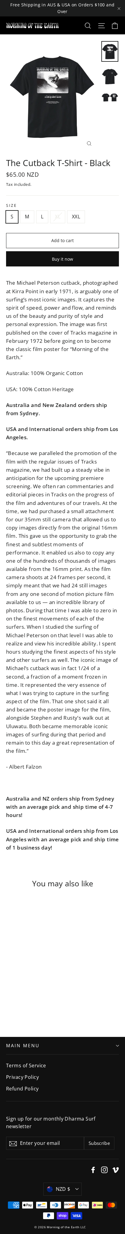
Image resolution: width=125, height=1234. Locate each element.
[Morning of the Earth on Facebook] (93, 1169)
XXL (76, 216)
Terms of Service (26, 1065)
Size (11, 205)
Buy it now (62, 259)
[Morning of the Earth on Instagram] (104, 1169)
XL (57, 216)
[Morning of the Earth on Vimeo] (115, 1169)
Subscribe (99, 1143)
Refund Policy (22, 1088)
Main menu (22, 1045)
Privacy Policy (22, 1077)
